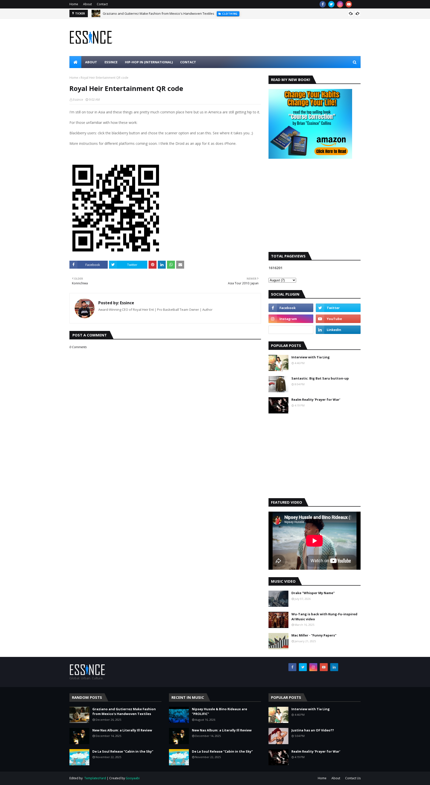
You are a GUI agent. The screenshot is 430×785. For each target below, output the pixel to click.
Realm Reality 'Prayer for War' (315, 399)
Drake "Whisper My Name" (313, 593)
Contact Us (353, 778)
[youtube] (349, 4)
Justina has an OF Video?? (312, 730)
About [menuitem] (91, 62)
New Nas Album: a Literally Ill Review (122, 730)
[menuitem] (75, 62)
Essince (78, 99)
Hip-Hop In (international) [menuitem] (149, 62)
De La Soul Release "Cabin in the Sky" (122, 751)
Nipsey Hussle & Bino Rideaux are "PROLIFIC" (219, 711)
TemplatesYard (95, 778)
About (87, 4)
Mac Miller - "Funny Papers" (313, 635)
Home (73, 4)
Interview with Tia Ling (310, 357)
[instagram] (340, 4)
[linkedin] (338, 329)
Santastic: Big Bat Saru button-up (320, 378)
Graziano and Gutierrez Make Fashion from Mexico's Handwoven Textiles (158, 13)
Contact (102, 4)
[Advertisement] (315, 209)
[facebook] (323, 4)
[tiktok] (291, 329)
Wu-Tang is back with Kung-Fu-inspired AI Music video (324, 616)
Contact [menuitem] (188, 62)
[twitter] (331, 4)
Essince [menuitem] (111, 62)
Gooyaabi (133, 778)
